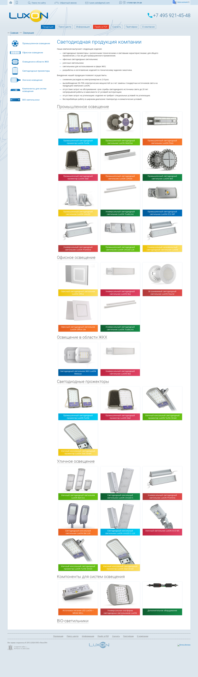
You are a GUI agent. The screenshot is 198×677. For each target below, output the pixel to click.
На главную (11, 2)
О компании (148, 27)
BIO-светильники (72, 620)
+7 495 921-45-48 (171, 15)
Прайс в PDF (101, 27)
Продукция (48, 27)
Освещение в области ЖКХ (82, 337)
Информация (83, 27)
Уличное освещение (76, 461)
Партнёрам (131, 27)
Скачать (116, 27)
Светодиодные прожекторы (83, 381)
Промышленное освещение (83, 106)
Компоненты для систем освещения (91, 576)
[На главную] (28, 22)
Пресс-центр (64, 27)
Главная (14, 32)
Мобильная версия (17, 2)
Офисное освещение (76, 257)
